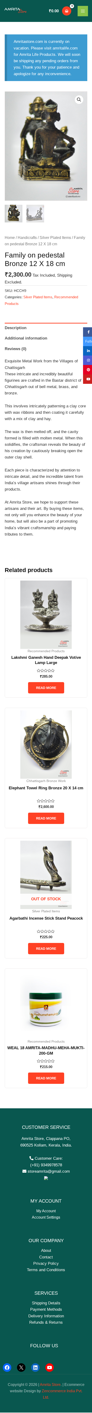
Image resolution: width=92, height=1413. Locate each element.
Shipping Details (46, 1303)
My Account (46, 1211)
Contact (46, 1257)
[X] (21, 1367)
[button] (79, 99)
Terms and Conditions (46, 1270)
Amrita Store (50, 1385)
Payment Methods (46, 1309)
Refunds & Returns (46, 1322)
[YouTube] (49, 1367)
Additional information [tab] (26, 338)
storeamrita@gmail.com (48, 1171)
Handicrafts (27, 238)
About (46, 1250)
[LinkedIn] (35, 1367)
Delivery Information (46, 1316)
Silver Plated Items (55, 238)
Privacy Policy (46, 1263)
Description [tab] (15, 328)
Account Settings (46, 1217)
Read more (46, 688)
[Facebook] (7, 1367)
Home (10, 238)
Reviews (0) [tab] (15, 349)
